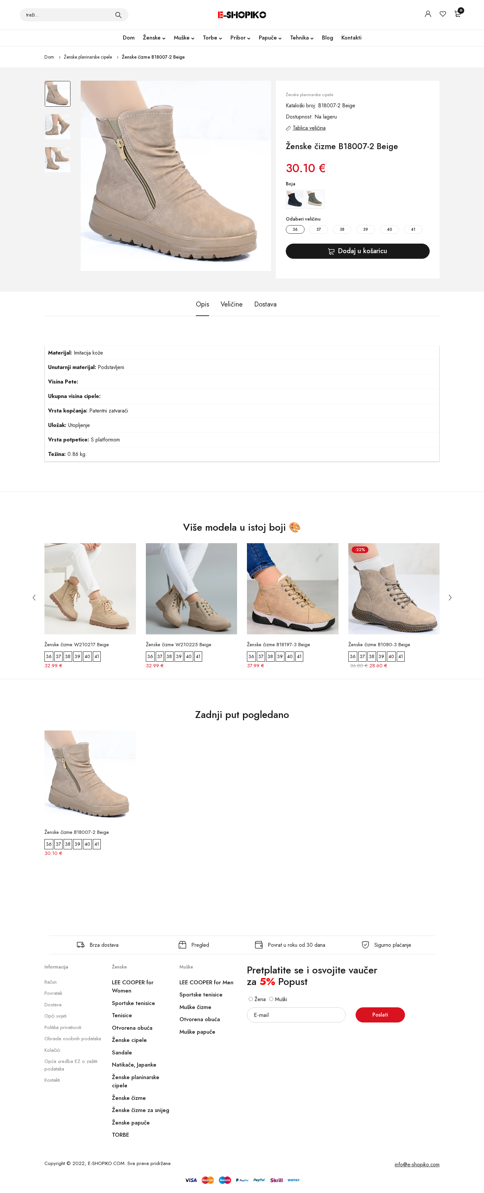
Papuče (268, 37)
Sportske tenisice (133, 1003)
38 (342, 229)
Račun (50, 982)
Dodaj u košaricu (362, 251)
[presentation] (34, 597)
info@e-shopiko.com (417, 1164)
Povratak (53, 993)
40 (389, 229)
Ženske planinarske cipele (88, 57)
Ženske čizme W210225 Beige (178, 644)
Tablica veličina (309, 128)
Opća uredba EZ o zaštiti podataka (70, 1065)
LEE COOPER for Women (132, 986)
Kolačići (52, 1050)
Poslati (380, 1015)
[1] (118, 15)
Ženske (152, 37)
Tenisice (122, 1015)
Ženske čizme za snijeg (140, 1110)
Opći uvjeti (55, 1016)
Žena (259, 999)
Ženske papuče (131, 1123)
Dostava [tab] (265, 304)
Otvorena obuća (132, 1028)
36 (295, 229)
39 (365, 229)
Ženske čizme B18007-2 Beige (153, 57)
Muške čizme (195, 1007)
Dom (129, 37)
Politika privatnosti (62, 1027)
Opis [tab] (202, 304)
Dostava (53, 1004)
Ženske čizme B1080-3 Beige (379, 644)
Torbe (210, 37)
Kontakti (351, 37)
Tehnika (299, 37)
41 (413, 229)
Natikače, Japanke (134, 1065)
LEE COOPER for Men (206, 982)
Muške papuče (197, 1032)
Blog (327, 37)
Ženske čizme (129, 1098)
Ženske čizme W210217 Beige (76, 644)
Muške (182, 37)
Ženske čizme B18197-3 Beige (278, 644)
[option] (57, 97)
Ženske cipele (129, 1040)
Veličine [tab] (232, 304)
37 (318, 229)
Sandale (122, 1052)
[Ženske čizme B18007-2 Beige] (176, 176)
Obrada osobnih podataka (72, 1038)
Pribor (238, 37)
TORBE (120, 1135)
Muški (280, 999)
